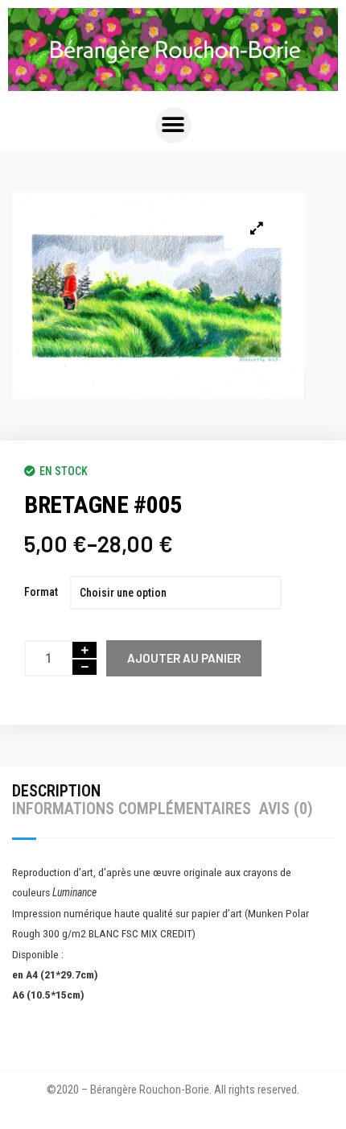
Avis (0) (286, 808)
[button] (173, 125)
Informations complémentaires (131, 808)
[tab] (60, 791)
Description (56, 791)
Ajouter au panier (184, 658)
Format (41, 591)
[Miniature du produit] (257, 228)
